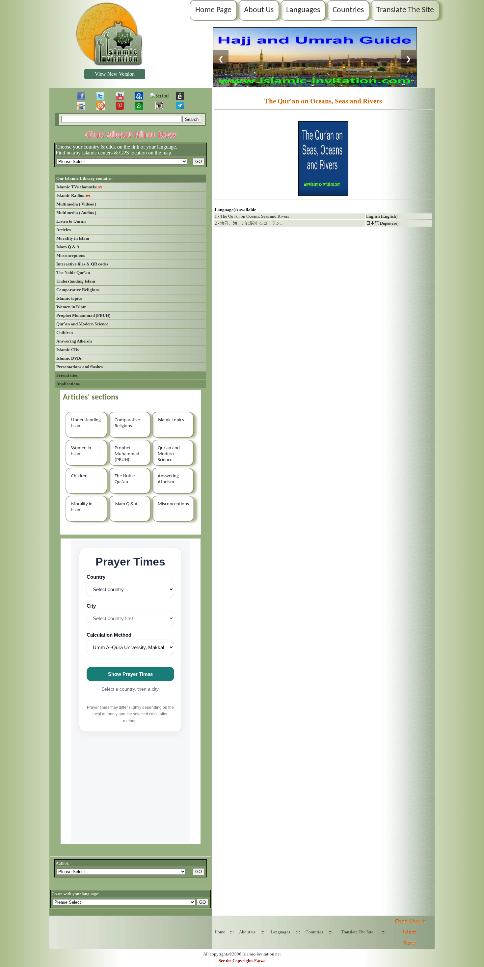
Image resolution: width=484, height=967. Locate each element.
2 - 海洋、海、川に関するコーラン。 (249, 223)
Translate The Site (405, 10)
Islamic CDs (67, 349)
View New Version (115, 74)
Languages (303, 10)
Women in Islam (71, 306)
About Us (259, 10)
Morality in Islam (72, 238)
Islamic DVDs (69, 358)
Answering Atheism (74, 341)
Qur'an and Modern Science (82, 323)
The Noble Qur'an (73, 272)
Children (64, 332)
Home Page (213, 10)
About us (247, 931)
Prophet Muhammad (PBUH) (83, 315)
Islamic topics (69, 298)
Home (220, 931)
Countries (348, 10)
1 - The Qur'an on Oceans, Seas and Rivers (252, 216)
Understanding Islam (75, 281)
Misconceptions (70, 255)
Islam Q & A (67, 246)
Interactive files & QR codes (82, 264)
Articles (63, 229)
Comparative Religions (77, 289)
